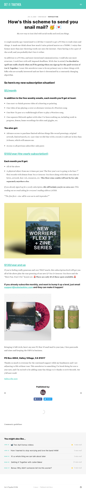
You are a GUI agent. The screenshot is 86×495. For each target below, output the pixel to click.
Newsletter (53, 17)
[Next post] (80, 393)
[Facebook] (81, 487)
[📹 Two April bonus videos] (43, 445)
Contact (35, 487)
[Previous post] (6, 393)
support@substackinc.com (18, 287)
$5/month (10, 90)
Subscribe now (11, 378)
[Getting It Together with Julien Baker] (43, 462)
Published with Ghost (46, 487)
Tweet (48, 399)
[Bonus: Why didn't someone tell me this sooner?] (43, 468)
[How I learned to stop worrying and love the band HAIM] (43, 450)
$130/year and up (15, 265)
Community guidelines (13, 424)
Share (39, 399)
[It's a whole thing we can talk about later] (43, 456)
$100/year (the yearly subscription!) (26, 153)
